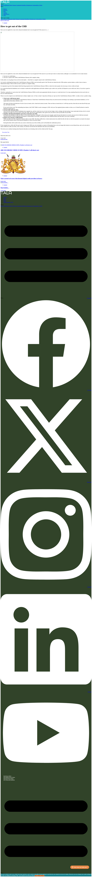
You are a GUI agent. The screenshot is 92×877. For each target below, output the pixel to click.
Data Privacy (6, 14)
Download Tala (5, 132)
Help (4, 198)
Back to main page (5, 20)
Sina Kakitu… (5, 187)
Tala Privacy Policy (7, 776)
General (5, 22)
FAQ (4, 15)
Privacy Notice (41, 875)
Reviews (5, 10)
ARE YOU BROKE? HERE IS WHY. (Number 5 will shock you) (20, 150)
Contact (5, 197)
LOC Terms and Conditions (9, 779)
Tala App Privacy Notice (8, 778)
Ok (35, 875)
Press (4, 201)
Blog (4, 11)
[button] (46, 6)
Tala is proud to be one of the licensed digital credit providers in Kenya (21, 178)
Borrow (5, 9)
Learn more (3, 152)
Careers (5, 12)
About (4, 199)
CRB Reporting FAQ (8, 202)
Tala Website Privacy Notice (9, 777)
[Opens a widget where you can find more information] (79, 867)
